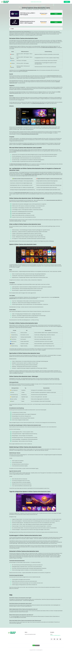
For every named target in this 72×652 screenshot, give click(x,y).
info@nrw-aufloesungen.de (55, 635)
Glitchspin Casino (43, 13)
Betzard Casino (43, 21)
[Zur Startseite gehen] (5, 2)
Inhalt (12, 28)
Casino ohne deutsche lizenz (36, 1)
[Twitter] (57, 639)
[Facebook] (54, 639)
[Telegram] (51, 639)
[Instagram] (60, 639)
